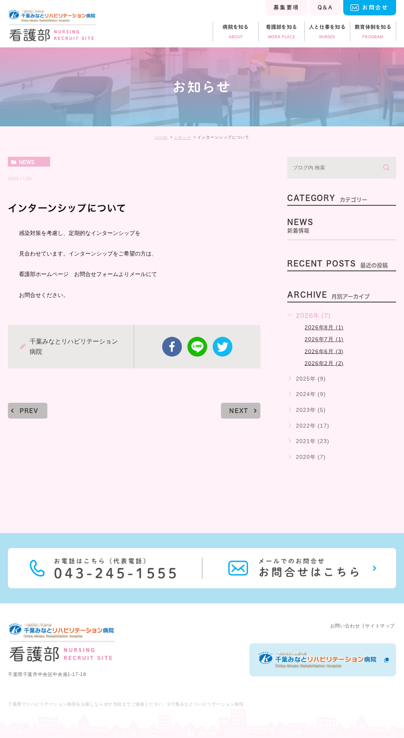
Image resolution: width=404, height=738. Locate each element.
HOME (161, 137)
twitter (222, 347)
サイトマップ (380, 626)
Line (197, 347)
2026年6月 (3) (324, 351)
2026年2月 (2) (324, 363)
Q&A (325, 7)
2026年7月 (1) (324, 339)
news (27, 162)
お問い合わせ (345, 626)
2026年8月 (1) (324, 327)
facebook (172, 347)
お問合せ (375, 7)
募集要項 (286, 7)
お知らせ (182, 137)
